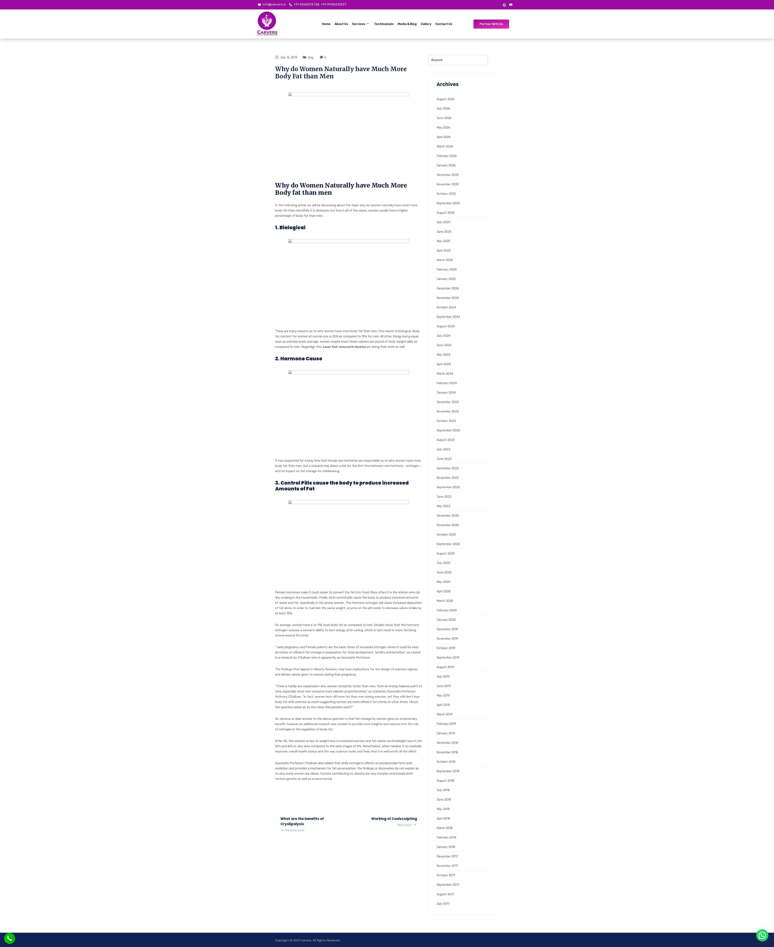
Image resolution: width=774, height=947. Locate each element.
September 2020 (448, 544)
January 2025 (446, 279)
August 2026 (446, 99)
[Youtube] (510, 4)
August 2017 (445, 894)
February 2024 (447, 383)
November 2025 (448, 184)
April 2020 (444, 591)
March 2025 (445, 260)
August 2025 (446, 212)
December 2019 (447, 629)
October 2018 (446, 762)
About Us (341, 24)
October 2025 (446, 194)
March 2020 (445, 601)
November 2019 (447, 638)
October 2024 (446, 307)
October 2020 (446, 534)
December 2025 (448, 175)
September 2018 (448, 771)
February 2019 (446, 724)
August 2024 (446, 326)
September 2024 (448, 317)
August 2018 (445, 780)
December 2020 (448, 515)
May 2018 (443, 809)
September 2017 (448, 885)
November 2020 (448, 525)
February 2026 (447, 156)
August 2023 (446, 440)
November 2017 (447, 866)
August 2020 (446, 553)
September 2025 (448, 203)
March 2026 (445, 146)
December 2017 (447, 856)
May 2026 (443, 127)
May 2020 (443, 582)
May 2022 (443, 506)
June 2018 (444, 799)
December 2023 (448, 402)
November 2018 (447, 752)
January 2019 (446, 733)
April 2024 (444, 364)
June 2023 (444, 459)
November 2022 (448, 478)
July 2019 (443, 676)
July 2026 (443, 108)
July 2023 (443, 449)
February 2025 (447, 269)
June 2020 (444, 572)
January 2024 (446, 392)
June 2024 (444, 345)
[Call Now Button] (9, 938)
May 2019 (443, 695)
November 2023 (448, 411)
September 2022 (448, 487)
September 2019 (448, 657)
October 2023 (446, 421)
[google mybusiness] (504, 4)
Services (358, 24)
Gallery (426, 24)
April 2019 (443, 705)
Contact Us (443, 24)
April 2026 (444, 137)
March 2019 (445, 714)
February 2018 (446, 837)
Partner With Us (491, 24)
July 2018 (443, 790)
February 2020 (447, 610)
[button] (762, 935)
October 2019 (446, 648)
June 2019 (444, 686)
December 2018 (447, 743)
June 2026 (444, 118)
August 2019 (445, 667)
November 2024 (448, 298)
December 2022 (448, 468)
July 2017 (443, 904)
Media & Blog (407, 24)
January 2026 (446, 165)
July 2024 (443, 336)
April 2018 (443, 818)
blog (310, 57)
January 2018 (446, 847)
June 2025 (444, 231)
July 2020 (443, 563)
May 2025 (443, 241)
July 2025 (443, 222)
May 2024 (443, 354)
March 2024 (445, 373)
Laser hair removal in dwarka (344, 347)
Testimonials (384, 24)
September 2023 (448, 430)
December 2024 (448, 288)
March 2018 (445, 828)
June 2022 (444, 496)
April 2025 (444, 250)
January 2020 (446, 620)
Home (326, 24)
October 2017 (446, 875)
